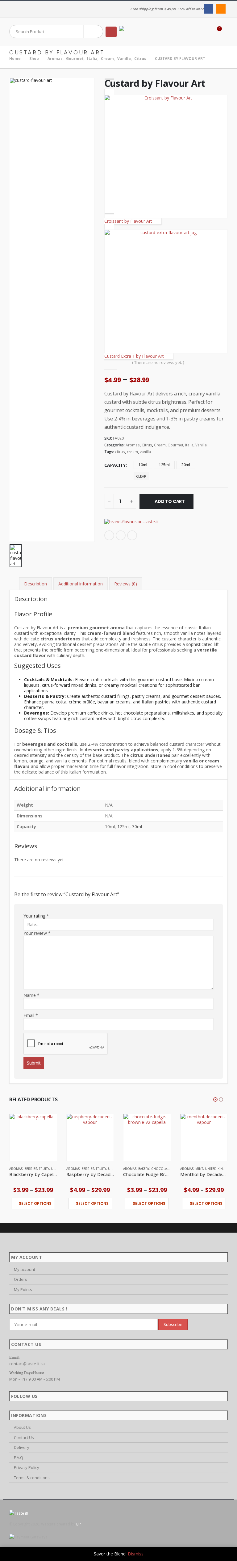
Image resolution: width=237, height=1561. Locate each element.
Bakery (143, 1169)
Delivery (21, 1447)
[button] (111, 32)
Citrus (147, 445)
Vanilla (201, 445)
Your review (37, 933)
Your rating (36, 916)
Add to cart (170, 501)
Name (31, 995)
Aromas (133, 445)
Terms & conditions (32, 1477)
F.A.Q (18, 1457)
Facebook (109, 535)
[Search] (93, 31)
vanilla (145, 451)
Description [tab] (35, 584)
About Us (22, 1427)
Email (132, 535)
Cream (160, 445)
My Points (23, 1289)
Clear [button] (141, 476)
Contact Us (24, 1437)
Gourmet (175, 445)
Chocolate (160, 1169)
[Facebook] (208, 8)
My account (24, 1269)
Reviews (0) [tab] (125, 584)
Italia (189, 445)
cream (132, 451)
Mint (199, 1169)
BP (78, 1523)
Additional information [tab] (80, 584)
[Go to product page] (33, 1137)
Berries (30, 1169)
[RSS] (220, 8)
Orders (20, 1279)
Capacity (115, 465)
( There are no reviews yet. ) (158, 362)
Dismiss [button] (135, 1554)
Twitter (121, 535)
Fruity (44, 1169)
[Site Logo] (136, 32)
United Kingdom (219, 1169)
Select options (35, 1203)
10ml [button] (143, 464)
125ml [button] (164, 464)
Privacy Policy (26, 1467)
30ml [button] (185, 464)
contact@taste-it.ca (27, 1363)
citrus (120, 451)
